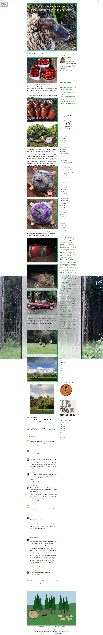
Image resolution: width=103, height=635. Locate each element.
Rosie (70, 305)
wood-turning (71, 330)
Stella (61, 318)
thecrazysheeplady (34, 570)
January (64, 200)
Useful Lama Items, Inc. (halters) (67, 101)
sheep (74, 309)
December (65, 153)
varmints (68, 322)
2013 (62, 214)
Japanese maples (63, 280)
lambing (64, 285)
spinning (70, 314)
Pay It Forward (70, 298)
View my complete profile (67, 70)
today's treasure (63, 319)
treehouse (73, 321)
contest (74, 246)
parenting (40, 429)
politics (68, 300)
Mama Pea (32, 485)
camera (62, 242)
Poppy (74, 300)
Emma (69, 250)
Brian (32, 429)
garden (74, 262)
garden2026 (62, 269)
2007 (62, 227)
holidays (62, 275)
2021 (62, 147)
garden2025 (71, 267)
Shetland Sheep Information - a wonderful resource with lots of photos (67, 84)
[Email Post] (44, 428)
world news (71, 331)
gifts (66, 270)
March (64, 196)
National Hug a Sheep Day (64, 295)
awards (74, 237)
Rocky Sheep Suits (64, 99)
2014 (62, 212)
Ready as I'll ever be (67, 178)
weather (73, 324)
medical (66, 288)
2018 (62, 203)
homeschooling (73, 275)
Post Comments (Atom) (38, 583)
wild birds (67, 328)
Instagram (72, 277)
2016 (62, 207)
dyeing (66, 249)
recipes (69, 303)
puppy (64, 301)
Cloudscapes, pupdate (67, 170)
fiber (66, 255)
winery (64, 330)
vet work (74, 322)
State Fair (72, 316)
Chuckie (70, 244)
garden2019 (65, 264)
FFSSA (61, 255)
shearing (62, 309)
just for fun (71, 280)
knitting (62, 282)
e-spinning (72, 249)
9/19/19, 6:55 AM (34, 512)
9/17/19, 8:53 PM (34, 453)
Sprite (66, 316)
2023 (62, 142)
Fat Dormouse (33, 504)
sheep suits (68, 311)
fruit (61, 262)
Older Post (55, 580)
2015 (62, 210)
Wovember (62, 333)
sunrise (67, 318)
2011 (62, 219)
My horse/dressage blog (65, 107)
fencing (73, 254)
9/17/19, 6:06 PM (34, 445)
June (64, 189)
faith (64, 252)
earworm (62, 251)
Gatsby (61, 270)
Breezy (61, 241)
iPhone (61, 278)
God (61, 272)
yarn (31, 430)
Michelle (32, 448)
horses (64, 277)
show (75, 311)
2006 (62, 230)
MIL (73, 290)
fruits (68, 262)
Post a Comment (30, 578)
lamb (75, 282)
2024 (62, 140)
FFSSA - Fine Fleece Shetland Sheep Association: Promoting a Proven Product (68, 92)
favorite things (64, 254)
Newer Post (29, 580)
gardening (69, 269)
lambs (74, 285)
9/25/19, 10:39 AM (35, 574)
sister (72, 313)
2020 (62, 149)
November (65, 156)
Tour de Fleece (72, 319)
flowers (62, 259)
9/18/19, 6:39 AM (34, 468)
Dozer (61, 249)
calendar (74, 241)
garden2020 (73, 264)
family (70, 252)
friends (71, 261)
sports (53, 429)
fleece (61, 257)
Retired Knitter (33, 537)
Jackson (70, 278)
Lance (66, 287)
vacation (61, 322)
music (70, 293)
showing (65, 313)
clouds (61, 246)
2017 (62, 205)
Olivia (72, 295)
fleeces (70, 257)
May (64, 191)
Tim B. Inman (33, 457)
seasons (65, 307)
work (28, 430)
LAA (71, 283)
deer (63, 247)
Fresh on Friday (63, 261)
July (64, 187)
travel (64, 321)
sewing (73, 307)
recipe (63, 303)
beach (61, 239)
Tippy (74, 318)
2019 (62, 151)
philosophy (62, 300)
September (65, 160)
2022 (62, 145)
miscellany (63, 292)
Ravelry (46, 429)
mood (70, 292)
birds (66, 239)
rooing (65, 305)
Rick (50, 429)
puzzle (69, 301)
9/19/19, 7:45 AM (34, 534)
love (60, 288)
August (64, 185)
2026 (62, 136)
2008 (62, 225)
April (64, 193)
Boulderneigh (51, 6)
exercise (74, 250)
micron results (67, 290)
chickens (62, 244)
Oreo (72, 296)
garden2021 (64, 265)
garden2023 (72, 265)
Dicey (67, 247)
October (64, 158)
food (35, 429)
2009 (62, 223)
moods (74, 292)
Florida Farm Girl (34, 439)
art (65, 237)
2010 (62, 221)
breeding (72, 239)
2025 (62, 138)
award (69, 237)
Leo (73, 287)
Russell (74, 305)
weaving (67, 327)
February (65, 198)
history (72, 274)
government (68, 272)
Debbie (31, 515)
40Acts (61, 237)
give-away (72, 270)
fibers (73, 255)
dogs (72, 247)
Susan (31, 472)
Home (42, 580)
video (64, 325)
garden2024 (62, 267)
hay (67, 274)
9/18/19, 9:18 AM (34, 481)
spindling (62, 314)
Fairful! (64, 182)
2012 (62, 216)
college (69, 246)
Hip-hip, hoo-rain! (66, 175)
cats (73, 242)
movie (65, 293)
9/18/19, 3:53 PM (34, 500)
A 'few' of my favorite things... (69, 180)
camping (68, 242)
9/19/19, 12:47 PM (35, 566)
